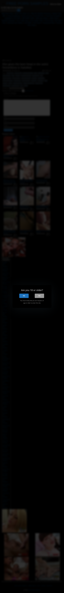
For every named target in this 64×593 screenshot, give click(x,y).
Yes (24, 296)
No (39, 296)
